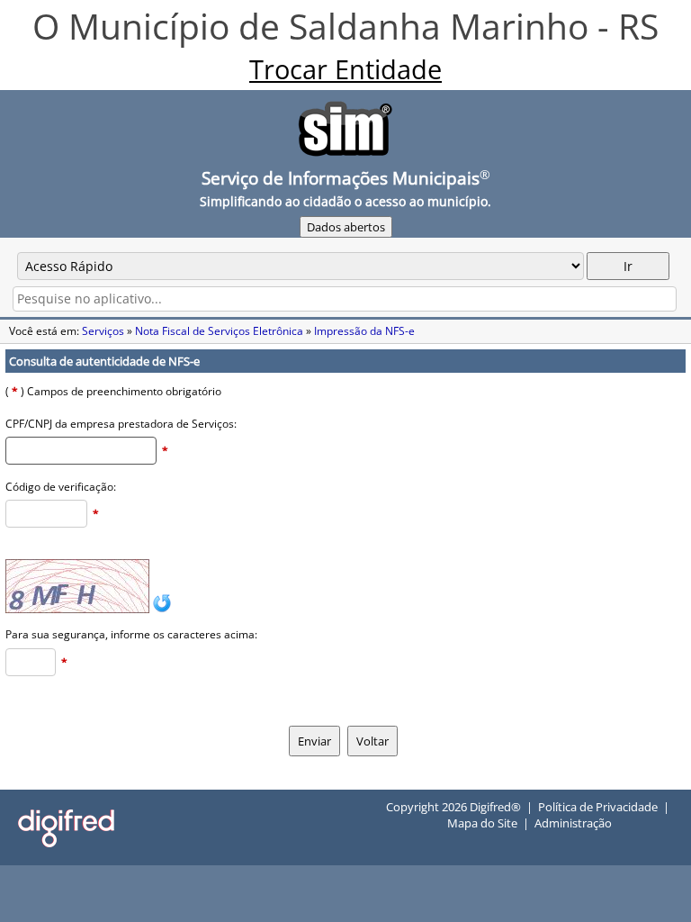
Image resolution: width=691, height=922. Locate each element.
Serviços (103, 331)
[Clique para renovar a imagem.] (162, 609)
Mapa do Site (482, 823)
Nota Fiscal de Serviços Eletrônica (219, 331)
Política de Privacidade (598, 807)
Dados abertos (346, 227)
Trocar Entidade (345, 69)
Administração (573, 823)
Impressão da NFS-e (364, 331)
